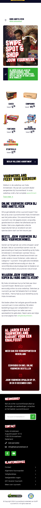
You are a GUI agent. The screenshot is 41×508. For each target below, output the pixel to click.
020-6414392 (13, 443)
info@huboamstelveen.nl (18, 447)
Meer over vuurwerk (12, 484)
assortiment (31, 193)
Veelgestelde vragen (13, 478)
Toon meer (7, 197)
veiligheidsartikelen (24, 316)
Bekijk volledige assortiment (19, 162)
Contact (8, 467)
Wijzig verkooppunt (15, 21)
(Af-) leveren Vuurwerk (13, 481)
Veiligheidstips (10, 474)
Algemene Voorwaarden (14, 471)
